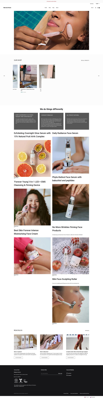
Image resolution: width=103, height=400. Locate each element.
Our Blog (87, 330)
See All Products (85, 60)
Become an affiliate (17, 376)
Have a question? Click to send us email (20, 374)
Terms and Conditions (74, 393)
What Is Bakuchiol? (44, 351)
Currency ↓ (92, 3)
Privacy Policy (66, 393)
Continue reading (18, 357)
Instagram (69, 375)
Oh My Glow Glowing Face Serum (60, 89)
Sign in (92, 7)
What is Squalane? (18, 351)
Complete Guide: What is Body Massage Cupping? (77, 351)
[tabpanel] (22, 78)
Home (46, 7)
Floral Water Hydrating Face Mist (79, 89)
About (57, 7)
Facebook (69, 373)
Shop (50, 7)
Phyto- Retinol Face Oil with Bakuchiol (22, 89)
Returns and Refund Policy (84, 393)
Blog (53, 7)
